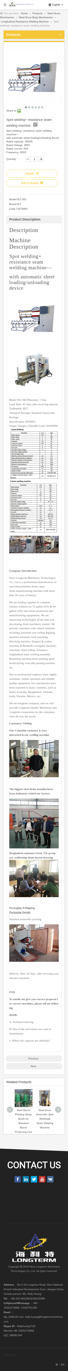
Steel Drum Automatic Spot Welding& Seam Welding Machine (44, 1119)
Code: (12, 208)
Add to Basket (30, 183)
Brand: (13, 204)
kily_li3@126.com (14, 1316)
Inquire (29, 173)
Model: (13, 199)
